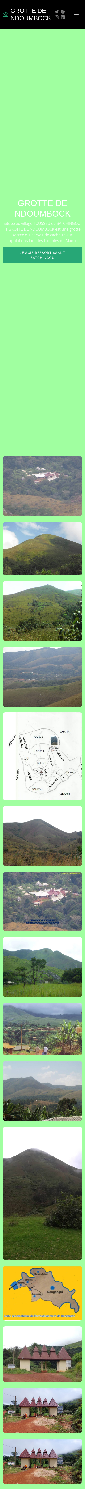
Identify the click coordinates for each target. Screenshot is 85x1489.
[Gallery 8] (37, 970)
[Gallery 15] (37, 1465)
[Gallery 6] (37, 840)
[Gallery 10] (37, 1094)
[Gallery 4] (37, 680)
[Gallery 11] (37, 1197)
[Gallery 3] (37, 614)
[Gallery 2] (37, 552)
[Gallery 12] (37, 1297)
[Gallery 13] (37, 1358)
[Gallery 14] (37, 1414)
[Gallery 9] (37, 1032)
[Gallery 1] (37, 490)
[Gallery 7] (37, 905)
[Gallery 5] (37, 760)
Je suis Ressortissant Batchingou (42, 255)
